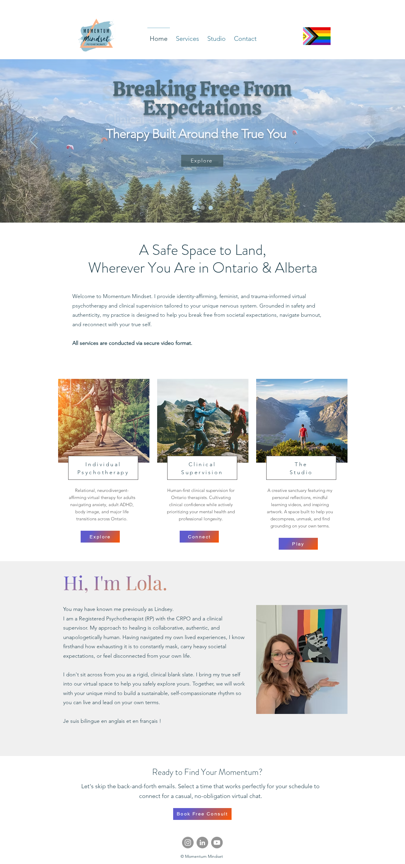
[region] (103, 446)
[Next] (371, 141)
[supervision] (202, 208)
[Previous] (34, 141)
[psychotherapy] (194, 208)
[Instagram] (188, 842)
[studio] (210, 208)
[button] (187, 36)
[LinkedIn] (202, 842)
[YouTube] (217, 842)
